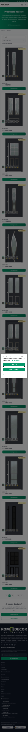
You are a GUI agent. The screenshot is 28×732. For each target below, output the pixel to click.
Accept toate (14, 364)
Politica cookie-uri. (17, 360)
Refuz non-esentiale (14, 369)
